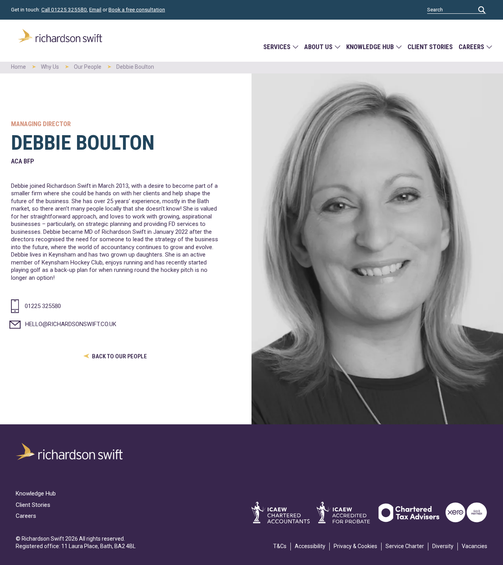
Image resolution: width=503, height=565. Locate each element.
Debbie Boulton (135, 67)
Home (18, 67)
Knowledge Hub (370, 47)
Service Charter (405, 546)
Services (276, 47)
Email (95, 9)
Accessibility (310, 546)
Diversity (442, 546)
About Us (318, 47)
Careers (471, 47)
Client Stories (430, 47)
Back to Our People (119, 356)
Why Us (50, 67)
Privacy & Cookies (355, 546)
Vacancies (474, 546)
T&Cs (279, 546)
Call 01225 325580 (64, 9)
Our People (87, 67)
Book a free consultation (136, 9)
